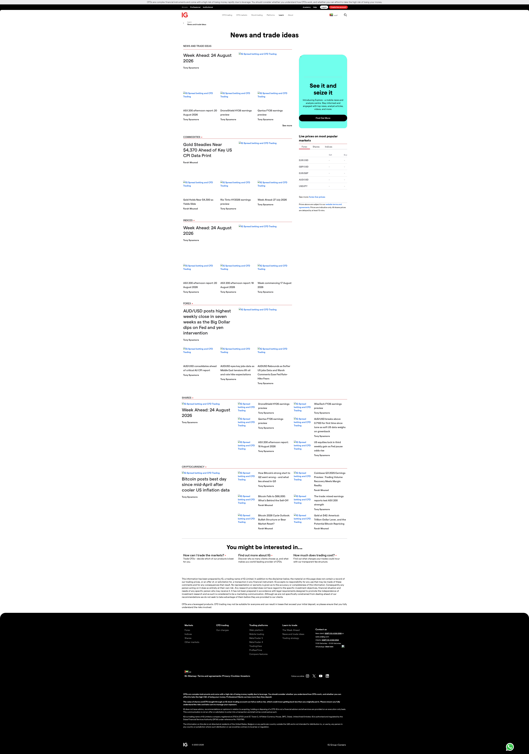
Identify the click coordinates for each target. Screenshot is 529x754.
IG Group (332, 744)
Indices (188, 220)
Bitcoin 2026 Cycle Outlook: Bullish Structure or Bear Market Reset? (274, 519)
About (290, 15)
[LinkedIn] (327, 676)
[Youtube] (320, 676)
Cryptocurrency (193, 466)
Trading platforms (258, 625)
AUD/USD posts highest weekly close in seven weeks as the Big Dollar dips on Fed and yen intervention (207, 321)
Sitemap (192, 676)
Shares (316, 146)
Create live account (338, 7)
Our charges (222, 630)
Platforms (271, 15)
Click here (329, 646)
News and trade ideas (293, 634)
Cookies (235, 676)
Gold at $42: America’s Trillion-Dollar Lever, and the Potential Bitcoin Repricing (330, 519)
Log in (324, 7)
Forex (187, 303)
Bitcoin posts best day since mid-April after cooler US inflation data (206, 484)
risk (205, 696)
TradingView (255, 646)
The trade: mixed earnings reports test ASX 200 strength (329, 500)
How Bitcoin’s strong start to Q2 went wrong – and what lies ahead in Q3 (274, 477)
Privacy (226, 676)
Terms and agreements (209, 676)
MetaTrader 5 (256, 638)
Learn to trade (289, 625)
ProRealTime (255, 650)
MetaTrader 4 (256, 642)
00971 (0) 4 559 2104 (330, 640)
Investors (245, 676)
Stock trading (257, 15)
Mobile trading (256, 634)
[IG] (185, 15)
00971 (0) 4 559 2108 (333, 633)
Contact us (321, 629)
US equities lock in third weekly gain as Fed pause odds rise (328, 446)
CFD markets (241, 15)
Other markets (192, 642)
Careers (342, 744)
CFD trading (227, 15)
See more (287, 125)
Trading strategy (290, 638)
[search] (345, 15)
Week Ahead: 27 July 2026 (272, 199)
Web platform (256, 630)
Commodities (191, 136)
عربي (336, 15)
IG (186, 676)
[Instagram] (307, 676)
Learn (281, 15)
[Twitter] (314, 676)
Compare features (258, 654)
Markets (189, 625)
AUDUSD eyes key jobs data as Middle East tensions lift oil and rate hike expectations (237, 370)
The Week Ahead (291, 630)
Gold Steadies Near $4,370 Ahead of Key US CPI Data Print (207, 150)
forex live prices (317, 196)
